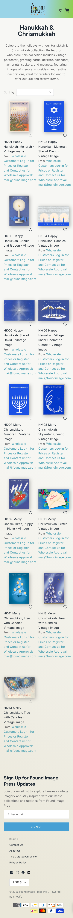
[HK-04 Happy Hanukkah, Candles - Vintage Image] (53, 211)
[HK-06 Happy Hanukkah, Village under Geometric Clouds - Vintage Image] (53, 305)
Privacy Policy (18, 862)
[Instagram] (17, 873)
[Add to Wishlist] (30, 135)
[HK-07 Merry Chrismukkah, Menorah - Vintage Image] (19, 399)
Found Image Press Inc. (33, 891)
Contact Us (16, 844)
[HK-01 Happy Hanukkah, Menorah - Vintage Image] (19, 116)
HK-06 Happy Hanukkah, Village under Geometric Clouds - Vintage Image (51, 340)
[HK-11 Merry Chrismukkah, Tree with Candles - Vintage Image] (19, 588)
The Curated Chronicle (23, 856)
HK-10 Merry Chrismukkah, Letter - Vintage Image (53, 523)
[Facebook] (11, 873)
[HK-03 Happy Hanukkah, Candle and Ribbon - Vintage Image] (19, 211)
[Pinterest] (23, 873)
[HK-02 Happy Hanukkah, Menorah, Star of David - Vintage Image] (53, 116)
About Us (14, 850)
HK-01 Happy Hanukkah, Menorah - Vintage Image (19, 146)
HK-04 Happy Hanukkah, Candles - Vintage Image (53, 240)
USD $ (17, 882)
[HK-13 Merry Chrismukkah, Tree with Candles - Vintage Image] (19, 682)
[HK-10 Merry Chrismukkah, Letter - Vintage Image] (53, 494)
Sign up (36, 826)
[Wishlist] (60, 9)
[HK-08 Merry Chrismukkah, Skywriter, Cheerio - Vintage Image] (53, 399)
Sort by (9, 92)
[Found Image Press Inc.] (36, 9)
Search (13, 839)
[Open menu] (8, 9)
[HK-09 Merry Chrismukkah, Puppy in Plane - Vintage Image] (19, 494)
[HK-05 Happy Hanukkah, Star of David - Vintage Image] (19, 305)
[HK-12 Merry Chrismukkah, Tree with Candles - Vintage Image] (53, 588)
